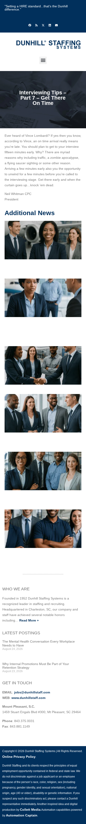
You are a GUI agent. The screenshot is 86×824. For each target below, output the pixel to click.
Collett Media (30, 809)
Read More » (29, 620)
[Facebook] (30, 25)
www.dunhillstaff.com (28, 698)
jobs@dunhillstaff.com (32, 692)
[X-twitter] (43, 25)
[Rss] (36, 25)
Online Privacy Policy (19, 756)
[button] (43, 60)
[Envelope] (56, 25)
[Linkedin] (50, 25)
